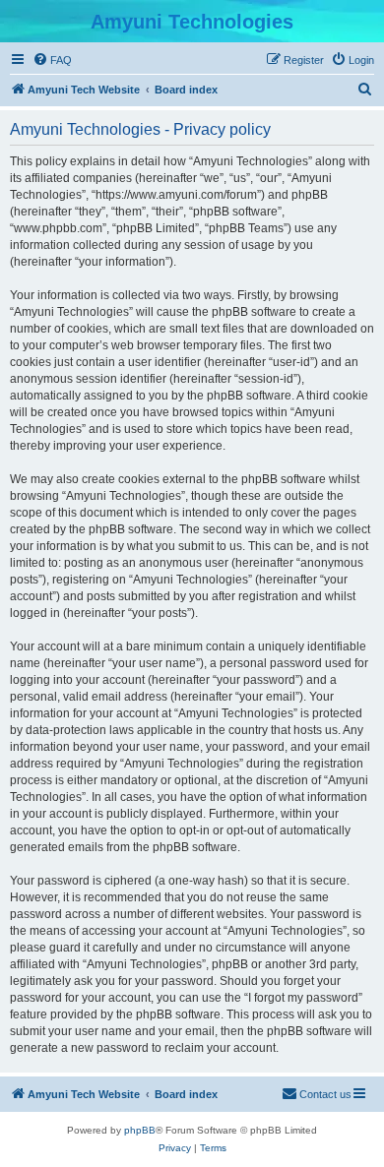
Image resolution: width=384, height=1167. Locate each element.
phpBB (140, 1130)
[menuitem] (52, 60)
